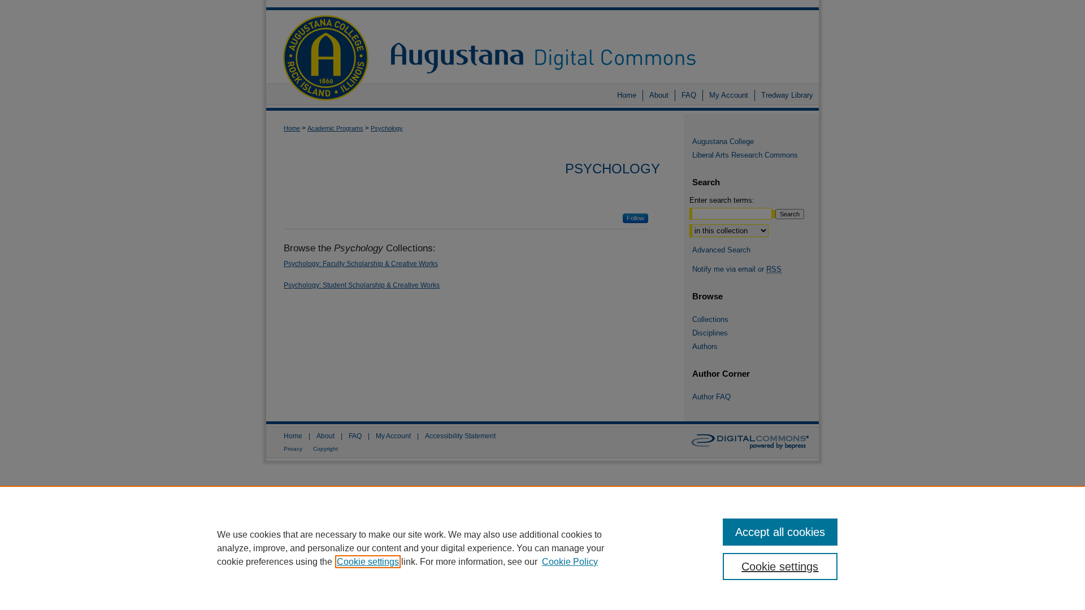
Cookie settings (368, 562)
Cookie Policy (570, 562)
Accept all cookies (780, 532)
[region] (542, 548)
